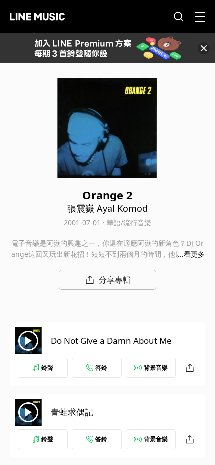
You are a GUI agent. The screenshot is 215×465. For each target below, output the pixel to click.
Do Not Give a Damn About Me (111, 340)
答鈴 (102, 367)
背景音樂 (156, 367)
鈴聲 (48, 367)
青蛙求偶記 (72, 412)
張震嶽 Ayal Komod (108, 208)
